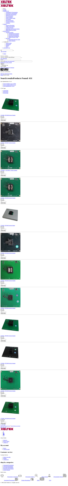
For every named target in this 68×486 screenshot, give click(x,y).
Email (2, 59)
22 (16, 426)
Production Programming (13, 36)
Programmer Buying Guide (14, 39)
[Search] (13, 50)
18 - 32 (4, 427)
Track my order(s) (4, 57)
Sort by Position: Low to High (9, 83)
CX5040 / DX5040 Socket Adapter (8, 363)
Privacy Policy (6, 441)
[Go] (21, 57)
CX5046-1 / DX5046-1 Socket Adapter (9, 170)
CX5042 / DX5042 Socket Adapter (8, 308)
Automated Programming (13, 33)
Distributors (8, 44)
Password (3, 61)
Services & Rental (9, 20)
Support (5, 24)
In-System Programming (13, 34)
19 (12, 426)
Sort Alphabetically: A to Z (8, 86)
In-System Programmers (8, 467)
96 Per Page (5, 93)
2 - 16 (2, 424)
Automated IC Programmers (12, 12)
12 (3, 426)
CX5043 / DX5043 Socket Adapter (8, 280)
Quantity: (2, 117)
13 (5, 426)
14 (6, 426)
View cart (3, 67)
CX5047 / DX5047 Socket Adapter (8, 142)
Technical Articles (9, 32)
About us (5, 440)
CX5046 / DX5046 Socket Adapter (8, 198)
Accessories (8, 19)
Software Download (10, 25)
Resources (8, 38)
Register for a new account (6, 62)
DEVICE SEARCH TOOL (6, 73)
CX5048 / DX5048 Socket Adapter (8, 115)
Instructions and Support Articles (13, 28)
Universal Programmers (8, 466)
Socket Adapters (9, 17)
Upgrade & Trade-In (10, 21)
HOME (4, 9)
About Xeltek (9, 43)
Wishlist (5, 458)
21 (15, 426)
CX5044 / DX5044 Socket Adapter (8, 253)
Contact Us (5, 442)
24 (19, 426)
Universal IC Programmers (11, 13)
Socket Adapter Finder (10, 18)
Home (2, 75)
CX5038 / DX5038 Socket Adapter (8, 418)
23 (18, 426)
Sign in (2, 58)
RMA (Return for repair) (11, 30)
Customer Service (9, 27)
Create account (6, 449)
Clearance (8, 23)
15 (7, 426)
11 (2, 426)
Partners (7, 45)
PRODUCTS (6, 11)
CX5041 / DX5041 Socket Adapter (8, 335)
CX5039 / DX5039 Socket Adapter (8, 390)
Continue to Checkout (9, 67)
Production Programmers (11, 14)
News (7, 46)
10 (1, 426)
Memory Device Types (13, 37)
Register (5, 58)
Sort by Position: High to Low (9, 84)
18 (11, 426)
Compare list (5, 459)
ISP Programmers (9, 15)
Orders (4, 53)
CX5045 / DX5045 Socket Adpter (8, 225)
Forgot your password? (9, 61)
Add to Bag (3, 120)
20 (14, 426)
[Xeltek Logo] (6, 3)
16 (8, 426)
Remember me (5, 65)
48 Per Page (5, 91)
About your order (6, 457)
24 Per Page (5, 90)
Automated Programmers (8, 465)
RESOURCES (6, 31)
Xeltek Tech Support (10, 26)
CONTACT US (6, 47)
